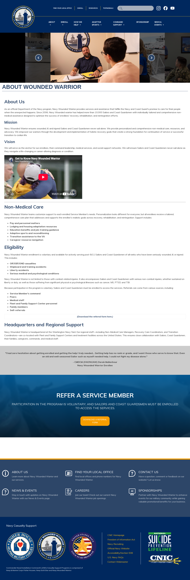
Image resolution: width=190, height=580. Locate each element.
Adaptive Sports (96, 23)
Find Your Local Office (94, 472)
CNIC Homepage (116, 535)
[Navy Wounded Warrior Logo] (51, 533)
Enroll (64, 22)
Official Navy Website (118, 548)
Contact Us (148, 472)
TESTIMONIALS (108, 8)
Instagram (158, 8)
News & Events (158, 23)
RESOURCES (93, 8)
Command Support (118, 23)
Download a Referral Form (95, 421)
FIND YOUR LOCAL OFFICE (62, 8)
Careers (82, 490)
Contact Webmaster (118, 561)
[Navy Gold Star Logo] (82, 533)
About (52, 22)
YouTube (172, 8)
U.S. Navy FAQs (116, 557)
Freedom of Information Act (121, 539)
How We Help (78, 23)
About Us (20, 472)
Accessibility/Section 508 (120, 553)
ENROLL (80, 8)
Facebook (165, 8)
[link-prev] (38, 57)
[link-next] (151, 57)
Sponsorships (150, 490)
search (121, 8)
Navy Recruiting (115, 544)
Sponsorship (142, 22)
